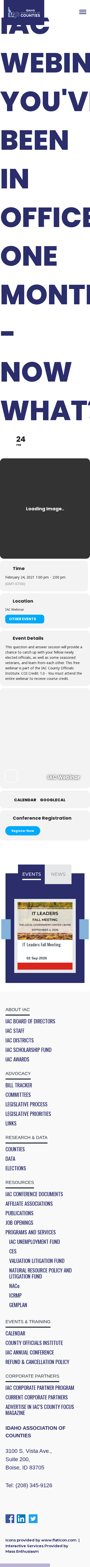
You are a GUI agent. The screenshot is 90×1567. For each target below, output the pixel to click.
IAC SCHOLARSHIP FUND (29, 1050)
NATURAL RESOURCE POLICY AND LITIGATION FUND (40, 1273)
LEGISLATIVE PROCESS (27, 1104)
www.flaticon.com (58, 1540)
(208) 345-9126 (34, 1485)
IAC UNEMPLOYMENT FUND (34, 1242)
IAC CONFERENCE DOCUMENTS (34, 1194)
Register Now (23, 830)
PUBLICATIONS (20, 1213)
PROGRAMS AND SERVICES (31, 1232)
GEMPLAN (18, 1305)
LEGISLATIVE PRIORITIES (28, 1114)
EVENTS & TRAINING (28, 1321)
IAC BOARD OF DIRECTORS (30, 1021)
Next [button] (84, 929)
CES (12, 1251)
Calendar (25, 800)
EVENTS (31, 874)
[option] (45, 936)
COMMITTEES (18, 1095)
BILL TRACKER (19, 1085)
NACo (14, 1286)
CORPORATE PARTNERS (32, 1376)
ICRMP (15, 1295)
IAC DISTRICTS (20, 1040)
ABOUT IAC (18, 1009)
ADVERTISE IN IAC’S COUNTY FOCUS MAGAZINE (40, 1410)
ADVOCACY (18, 1073)
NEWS (58, 874)
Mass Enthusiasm (22, 1551)
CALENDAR (15, 1333)
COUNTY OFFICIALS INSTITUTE (34, 1343)
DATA (10, 1159)
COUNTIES (15, 1149)
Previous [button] (6, 929)
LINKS (11, 1123)
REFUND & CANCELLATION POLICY (37, 1362)
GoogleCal (53, 800)
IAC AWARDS (17, 1059)
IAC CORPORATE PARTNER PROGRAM (40, 1388)
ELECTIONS (16, 1168)
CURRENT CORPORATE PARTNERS (37, 1397)
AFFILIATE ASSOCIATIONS (29, 1203)
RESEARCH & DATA (27, 1137)
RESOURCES (20, 1182)
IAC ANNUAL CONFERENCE (30, 1352)
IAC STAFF (15, 1031)
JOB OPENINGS (19, 1223)
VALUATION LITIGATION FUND (36, 1261)
